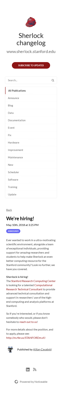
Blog (10, 105)
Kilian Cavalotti (42, 349)
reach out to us (28, 321)
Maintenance (15, 157)
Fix (9, 135)
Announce (13, 98)
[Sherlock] (31, 23)
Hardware (13, 142)
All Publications (17, 90)
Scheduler (13, 172)
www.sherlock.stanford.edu (31, 51)
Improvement (15, 149)
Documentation (16, 120)
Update (12, 194)
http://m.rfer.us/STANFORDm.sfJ (25, 337)
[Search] (53, 80)
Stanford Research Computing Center (33, 281)
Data (11, 112)
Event (11, 127)
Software (13, 179)
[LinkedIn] (29, 369)
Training (12, 187)
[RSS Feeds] (34, 369)
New (10, 164)
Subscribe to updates (31, 65)
